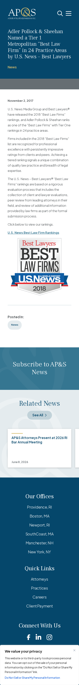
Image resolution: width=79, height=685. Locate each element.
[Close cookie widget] (74, 650)
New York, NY (39, 551)
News (12, 67)
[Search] (60, 13)
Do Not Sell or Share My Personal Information (32, 677)
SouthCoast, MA (40, 533)
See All (37, 415)
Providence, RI (39, 507)
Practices (39, 588)
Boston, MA (39, 516)
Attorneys (39, 579)
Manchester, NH (39, 542)
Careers (39, 596)
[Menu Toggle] (68, 13)
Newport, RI (39, 524)
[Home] (22, 13)
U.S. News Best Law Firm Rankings (33, 233)
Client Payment (39, 605)
